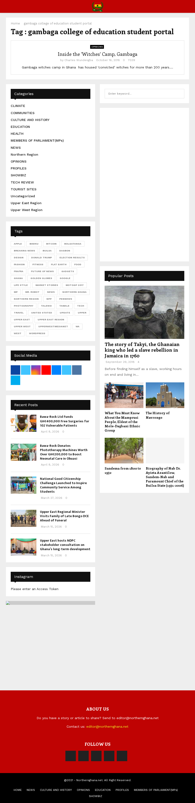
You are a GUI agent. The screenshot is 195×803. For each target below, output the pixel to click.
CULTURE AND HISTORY (30, 120)
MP (16, 292)
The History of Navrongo (158, 415)
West (17, 333)
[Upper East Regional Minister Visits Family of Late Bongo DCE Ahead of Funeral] (23, 518)
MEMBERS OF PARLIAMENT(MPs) (37, 140)
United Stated (41, 312)
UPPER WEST (22, 326)
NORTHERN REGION (26, 299)
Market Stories (46, 285)
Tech (80, 305)
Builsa (47, 250)
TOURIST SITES (23, 189)
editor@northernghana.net (107, 726)
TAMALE (64, 305)
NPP (49, 299)
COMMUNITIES (22, 113)
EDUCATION (20, 127)
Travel (19, 312)
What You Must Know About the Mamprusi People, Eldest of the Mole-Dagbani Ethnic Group (122, 421)
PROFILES (18, 168)
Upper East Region (26, 203)
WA (77, 326)
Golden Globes (41, 278)
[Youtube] (122, 756)
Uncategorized (23, 196)
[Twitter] (83, 756)
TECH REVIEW (22, 182)
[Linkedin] (109, 756)
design (19, 257)
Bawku (34, 243)
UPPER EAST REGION (51, 319)
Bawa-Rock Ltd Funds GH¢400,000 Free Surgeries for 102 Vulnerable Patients (64, 421)
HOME (18, 790)
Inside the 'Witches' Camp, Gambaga (97, 54)
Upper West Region (27, 210)
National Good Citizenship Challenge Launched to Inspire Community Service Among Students (63, 485)
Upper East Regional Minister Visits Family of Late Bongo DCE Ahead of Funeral (64, 516)
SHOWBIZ (18, 175)
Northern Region (24, 154)
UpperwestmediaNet (53, 326)
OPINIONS (97, 46)
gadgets (67, 271)
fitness (37, 264)
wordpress (37, 333)
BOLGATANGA (72, 243)
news (51, 292)
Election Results (72, 257)
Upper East (22, 319)
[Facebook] (70, 756)
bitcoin (51, 243)
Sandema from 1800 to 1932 (123, 470)
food (77, 264)
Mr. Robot (32, 292)
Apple (18, 243)
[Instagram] (96, 756)
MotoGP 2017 (75, 285)
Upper (82, 312)
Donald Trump (41, 257)
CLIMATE (18, 106)
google (65, 278)
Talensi (46, 305)
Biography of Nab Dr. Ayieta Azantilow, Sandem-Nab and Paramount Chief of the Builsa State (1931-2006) (165, 477)
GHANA (18, 278)
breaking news (24, 250)
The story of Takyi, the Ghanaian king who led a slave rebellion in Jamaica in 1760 (142, 350)
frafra (18, 271)
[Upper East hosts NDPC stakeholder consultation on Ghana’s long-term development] (23, 547)
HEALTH (17, 133)
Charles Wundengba (78, 60)
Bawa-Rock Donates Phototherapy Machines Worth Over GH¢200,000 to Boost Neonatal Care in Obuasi (64, 452)
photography (23, 305)
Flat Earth (59, 264)
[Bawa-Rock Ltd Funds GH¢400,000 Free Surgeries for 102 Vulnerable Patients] (23, 423)
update (65, 312)
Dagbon (64, 250)
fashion (19, 264)
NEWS (16, 147)
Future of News (42, 271)
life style (21, 285)
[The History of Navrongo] (165, 395)
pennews (65, 299)
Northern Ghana (74, 292)
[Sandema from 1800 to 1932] (124, 450)
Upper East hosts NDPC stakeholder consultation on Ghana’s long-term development (65, 545)
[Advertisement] (140, 184)
